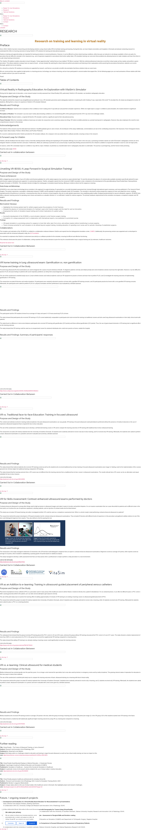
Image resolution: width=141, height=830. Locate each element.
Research (6, 10)
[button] (70, 14)
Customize (11, 823)
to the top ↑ (4, 161)
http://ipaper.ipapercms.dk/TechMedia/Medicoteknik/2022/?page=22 (22, 787)
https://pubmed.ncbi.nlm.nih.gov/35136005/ (15, 771)
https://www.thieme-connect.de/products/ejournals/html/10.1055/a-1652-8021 (25, 755)
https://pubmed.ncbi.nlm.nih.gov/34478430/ (12, 724)
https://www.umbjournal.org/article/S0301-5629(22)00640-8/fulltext (19, 391)
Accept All (32, 823)
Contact (5, 22)
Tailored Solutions (8, 12)
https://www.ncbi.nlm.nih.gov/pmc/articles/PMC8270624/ (16, 645)
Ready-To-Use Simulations (11, 8)
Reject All (21, 823)
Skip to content (5, 1)
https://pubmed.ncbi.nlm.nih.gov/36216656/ (12, 479)
